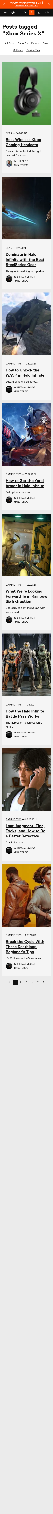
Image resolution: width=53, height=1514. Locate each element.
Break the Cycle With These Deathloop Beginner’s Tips (25, 946)
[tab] (25, 13)
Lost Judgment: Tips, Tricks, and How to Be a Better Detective (25, 831)
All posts (9, 43)
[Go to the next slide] (49, 4)
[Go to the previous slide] (4, 4)
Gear (45, 43)
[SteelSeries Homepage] (13, 12)
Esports (35, 43)
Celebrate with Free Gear (26, 5)
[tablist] (25, 13)
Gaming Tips (33, 50)
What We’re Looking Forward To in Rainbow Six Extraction (26, 596)
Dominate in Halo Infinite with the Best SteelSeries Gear (25, 259)
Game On (23, 43)
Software (18, 50)
